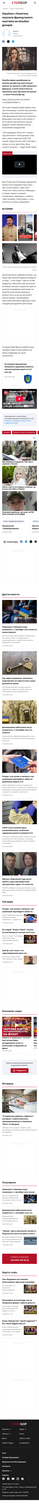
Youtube (22, 421)
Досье (4, 1438)
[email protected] (22, 1495)
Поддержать (21, 1070)
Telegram (9, 421)
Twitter (28, 421)
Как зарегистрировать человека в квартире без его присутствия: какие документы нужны (18, 681)
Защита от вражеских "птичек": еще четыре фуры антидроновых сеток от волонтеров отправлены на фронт (16, 1043)
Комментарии (12, 542)
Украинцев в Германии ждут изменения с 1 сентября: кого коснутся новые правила (19, 630)
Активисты (6, 1466)
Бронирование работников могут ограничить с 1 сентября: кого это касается (17, 730)
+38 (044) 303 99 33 (19, 1260)
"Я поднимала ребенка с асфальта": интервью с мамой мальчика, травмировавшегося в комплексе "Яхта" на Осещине (18, 1120)
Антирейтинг (24, 1443)
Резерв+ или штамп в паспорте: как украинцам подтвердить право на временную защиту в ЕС (18, 779)
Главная (5, 9)
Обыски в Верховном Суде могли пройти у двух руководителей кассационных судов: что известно (17, 882)
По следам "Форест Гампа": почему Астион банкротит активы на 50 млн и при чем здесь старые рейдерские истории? (19, 933)
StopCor (16, 31)
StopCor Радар (7, 1443)
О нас (4, 1453)
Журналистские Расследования (24, 432)
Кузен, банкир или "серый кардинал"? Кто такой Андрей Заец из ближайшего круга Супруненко (19, 1324)
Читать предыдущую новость (13, 521)
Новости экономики (17, 9)
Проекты (5, 1429)
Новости (5, 1434)
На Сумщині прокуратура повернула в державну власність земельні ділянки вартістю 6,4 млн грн (19, 368)
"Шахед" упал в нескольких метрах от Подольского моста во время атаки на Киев (19, 1234)
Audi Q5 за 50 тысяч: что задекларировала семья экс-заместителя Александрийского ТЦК (18, 953)
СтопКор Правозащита (10, 1457)
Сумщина (6, 432)
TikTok (15, 423)
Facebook (16, 421)
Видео (22, 1429)
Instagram (7, 423)
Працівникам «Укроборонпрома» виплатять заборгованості (14, 529)
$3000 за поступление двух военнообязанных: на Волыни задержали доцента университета (17, 830)
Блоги (22, 1434)
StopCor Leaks (9, 1272)
